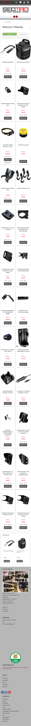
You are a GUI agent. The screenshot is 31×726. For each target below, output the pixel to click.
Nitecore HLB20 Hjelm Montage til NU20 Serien (23, 105)
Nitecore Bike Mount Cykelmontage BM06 (23, 270)
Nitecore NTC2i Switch (23, 62)
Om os (4, 707)
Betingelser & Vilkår (7, 709)
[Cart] (28, 2)
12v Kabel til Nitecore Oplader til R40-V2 (23, 391)
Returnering (5, 721)
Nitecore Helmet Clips (23, 188)
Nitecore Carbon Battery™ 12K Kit (8, 145)
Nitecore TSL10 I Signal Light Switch (7, 350)
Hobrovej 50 (5, 609)
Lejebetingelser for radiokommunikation (11, 711)
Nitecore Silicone (23, 145)
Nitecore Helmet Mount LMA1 (7, 104)
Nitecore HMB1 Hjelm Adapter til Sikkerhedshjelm (23, 473)
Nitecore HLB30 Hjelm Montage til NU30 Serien (8, 270)
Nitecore (8, 68)
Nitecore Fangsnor (7, 62)
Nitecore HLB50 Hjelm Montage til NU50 (8, 513)
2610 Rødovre (6, 611)
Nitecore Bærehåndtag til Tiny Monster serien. (7, 312)
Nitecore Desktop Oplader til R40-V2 (8, 391)
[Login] (24, 2)
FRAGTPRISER (6, 719)
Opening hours (6, 699)
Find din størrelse (6, 713)
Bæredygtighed (6, 717)
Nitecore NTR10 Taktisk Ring (7, 189)
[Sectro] (15, 10)
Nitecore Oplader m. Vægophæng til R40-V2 (23, 350)
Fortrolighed (5, 703)
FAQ (3, 715)
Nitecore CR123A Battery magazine (23, 311)
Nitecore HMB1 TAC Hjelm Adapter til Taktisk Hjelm (7, 473)
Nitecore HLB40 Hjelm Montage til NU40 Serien (23, 514)
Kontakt (4, 701)
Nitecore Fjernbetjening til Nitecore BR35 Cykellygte (8, 432)
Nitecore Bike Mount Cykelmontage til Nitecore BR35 (23, 229)
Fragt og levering (6, 705)
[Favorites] (20, 2)
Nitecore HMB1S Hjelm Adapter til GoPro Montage (23, 431)
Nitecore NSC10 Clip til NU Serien (7, 228)
